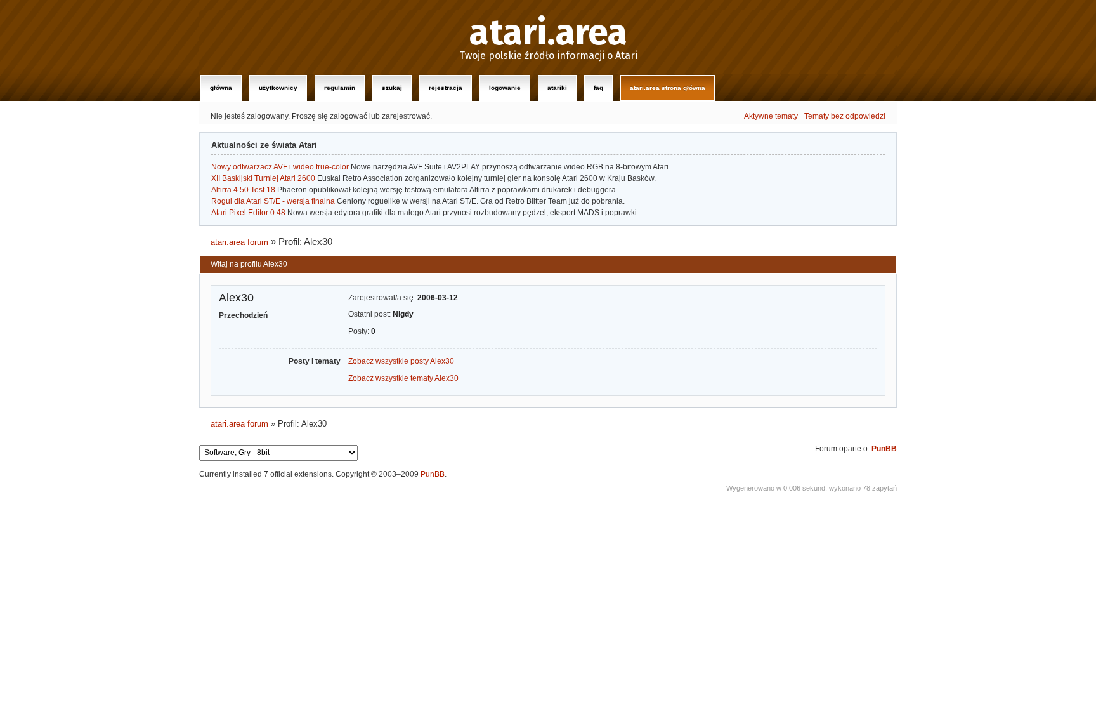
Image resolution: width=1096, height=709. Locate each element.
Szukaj (392, 87)
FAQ (598, 87)
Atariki (557, 87)
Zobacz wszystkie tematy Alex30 (403, 378)
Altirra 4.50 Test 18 (243, 189)
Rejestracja (445, 87)
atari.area (548, 33)
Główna (221, 87)
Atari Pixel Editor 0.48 (248, 212)
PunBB (884, 448)
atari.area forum (239, 242)
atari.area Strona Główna (667, 87)
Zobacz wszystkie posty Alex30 (401, 361)
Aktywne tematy (771, 116)
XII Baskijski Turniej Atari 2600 (263, 178)
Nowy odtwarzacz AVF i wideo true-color (280, 166)
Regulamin (339, 87)
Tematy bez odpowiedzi (844, 116)
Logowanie (505, 87)
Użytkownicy (278, 87)
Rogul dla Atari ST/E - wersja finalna (273, 201)
